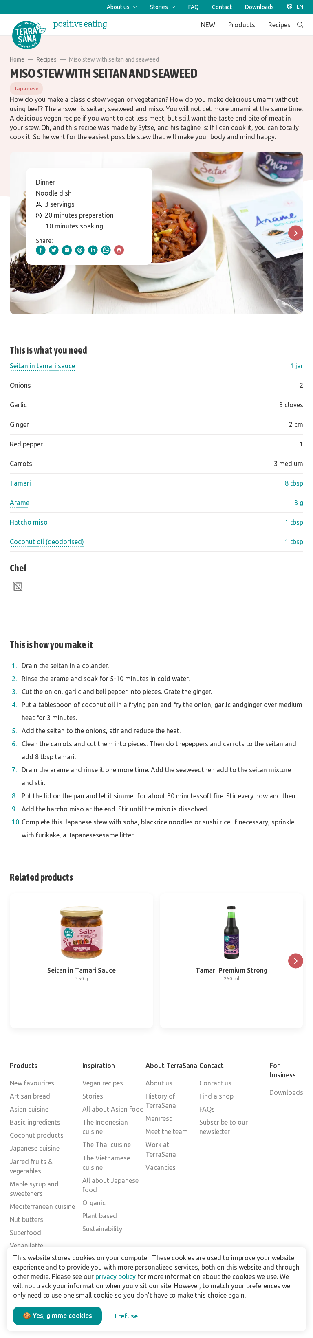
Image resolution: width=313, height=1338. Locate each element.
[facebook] (41, 250)
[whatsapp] (106, 250)
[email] (67, 250)
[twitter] (54, 250)
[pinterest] (80, 250)
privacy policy (115, 1276)
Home (17, 59)
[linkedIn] (93, 250)
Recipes (47, 59)
